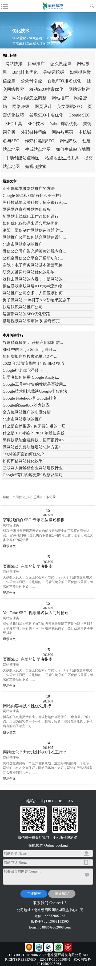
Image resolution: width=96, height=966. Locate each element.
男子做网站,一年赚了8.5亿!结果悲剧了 (36, 300)
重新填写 (62, 894)
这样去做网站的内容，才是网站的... (34, 279)
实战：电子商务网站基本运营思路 (33, 265)
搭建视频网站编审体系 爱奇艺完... (33, 321)
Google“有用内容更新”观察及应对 (33, 475)
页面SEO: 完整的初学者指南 (28, 566)
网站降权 (68, 140)
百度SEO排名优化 (64, 80)
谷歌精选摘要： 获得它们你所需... (33, 342)
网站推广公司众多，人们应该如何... (34, 293)
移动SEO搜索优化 (46, 89)
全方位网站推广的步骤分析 (27, 412)
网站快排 (13, 63)
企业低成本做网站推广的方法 (29, 188)
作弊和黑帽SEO (39, 140)
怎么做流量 (60, 63)
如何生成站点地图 (73, 149)
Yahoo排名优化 (64, 123)
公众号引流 (31, 80)
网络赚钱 (20, 106)
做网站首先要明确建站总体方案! (31, 447)
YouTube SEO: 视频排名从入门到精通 (36, 613)
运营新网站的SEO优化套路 (26, 314)
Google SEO (79, 115)
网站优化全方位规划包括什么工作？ (35, 752)
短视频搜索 (35, 166)
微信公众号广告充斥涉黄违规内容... (34, 251)
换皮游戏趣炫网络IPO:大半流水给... (34, 286)
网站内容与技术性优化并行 (27, 706)
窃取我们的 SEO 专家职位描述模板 (34, 520)
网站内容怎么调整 (29, 98)
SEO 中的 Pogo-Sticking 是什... (29, 349)
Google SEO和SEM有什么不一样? (32, 195)
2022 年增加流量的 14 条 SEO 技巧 (33, 363)
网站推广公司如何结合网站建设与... (34, 237)
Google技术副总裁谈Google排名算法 (35, 391)
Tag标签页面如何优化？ (24, 454)
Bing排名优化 (25, 72)
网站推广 (60, 98)
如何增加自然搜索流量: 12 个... (30, 356)
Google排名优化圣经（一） (27, 370)
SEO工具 (13, 123)
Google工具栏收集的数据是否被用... (34, 384)
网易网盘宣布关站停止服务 (27, 209)
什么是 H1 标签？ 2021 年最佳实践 (34, 433)
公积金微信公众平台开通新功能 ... (33, 258)
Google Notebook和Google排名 (30, 398)
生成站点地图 (38, 149)
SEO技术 (35, 123)
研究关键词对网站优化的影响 (29, 272)
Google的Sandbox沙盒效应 (26, 405)
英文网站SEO (69, 106)
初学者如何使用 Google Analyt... (31, 377)
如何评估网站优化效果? (24, 461)
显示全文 (9, 546)
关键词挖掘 (53, 72)
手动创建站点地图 (22, 158)
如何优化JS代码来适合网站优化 (30, 223)
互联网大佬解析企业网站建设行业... (34, 468)
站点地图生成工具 (62, 158)
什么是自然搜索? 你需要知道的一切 (34, 426)
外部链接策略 (33, 132)
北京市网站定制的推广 (23, 244)
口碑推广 (36, 63)
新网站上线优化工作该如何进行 (31, 216)
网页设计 (43, 106)
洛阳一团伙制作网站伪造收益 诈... (33, 230)
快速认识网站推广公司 (23, 307)
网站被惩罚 (62, 132)
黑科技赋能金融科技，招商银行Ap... (35, 202)
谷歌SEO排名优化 (46, 115)
